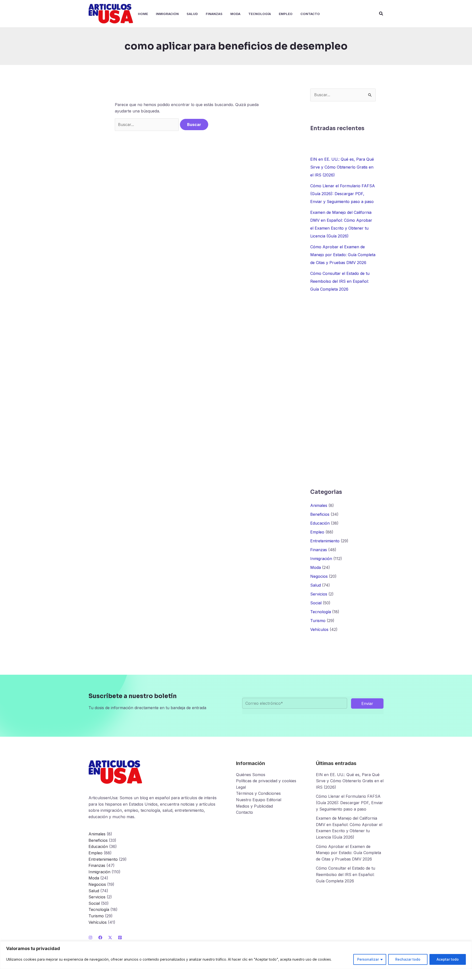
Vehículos (319, 629)
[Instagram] (90, 937)
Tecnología (320, 611)
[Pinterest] (120, 937)
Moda (315, 567)
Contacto (244, 812)
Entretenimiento (324, 540)
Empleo (317, 532)
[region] (236, 955)
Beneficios (319, 514)
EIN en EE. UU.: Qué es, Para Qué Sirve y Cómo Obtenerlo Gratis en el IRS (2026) (342, 167)
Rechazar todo (407, 959)
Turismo (317, 620)
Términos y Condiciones (258, 793)
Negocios (319, 576)
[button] (381, 14)
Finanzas (318, 549)
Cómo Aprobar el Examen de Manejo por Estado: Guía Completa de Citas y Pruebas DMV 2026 (342, 254)
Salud (315, 585)
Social (316, 602)
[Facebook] (100, 937)
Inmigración (321, 558)
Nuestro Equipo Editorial (258, 799)
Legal (241, 787)
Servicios (318, 594)
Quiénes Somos (250, 774)
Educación (320, 523)
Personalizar (368, 959)
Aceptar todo (448, 959)
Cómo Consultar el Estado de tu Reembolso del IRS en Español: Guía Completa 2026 (339, 281)
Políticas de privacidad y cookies (266, 780)
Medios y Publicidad (254, 806)
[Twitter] (110, 937)
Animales (318, 505)
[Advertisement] (343, 390)
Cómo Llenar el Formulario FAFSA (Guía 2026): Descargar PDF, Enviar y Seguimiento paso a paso (342, 193)
